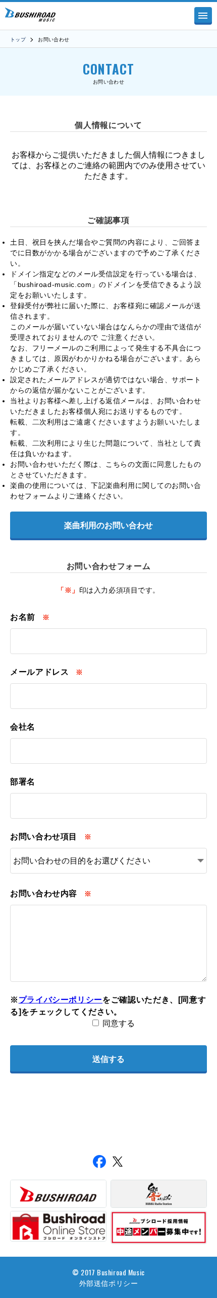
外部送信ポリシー (108, 1282)
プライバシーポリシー (60, 999)
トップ (18, 39)
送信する (108, 1059)
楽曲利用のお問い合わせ (108, 525)
